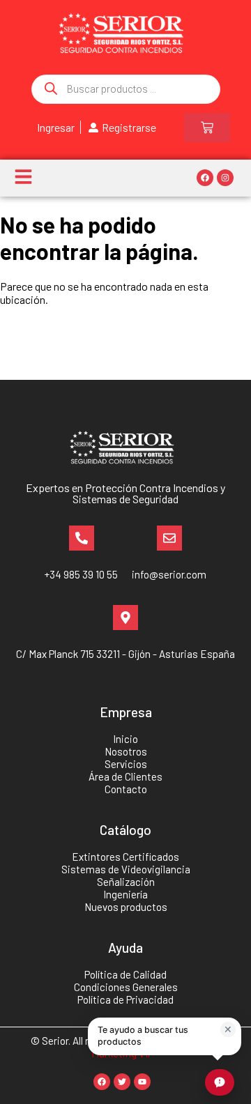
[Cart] (207, 127)
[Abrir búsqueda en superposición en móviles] (125, 89)
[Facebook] (205, 177)
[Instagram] (225, 177)
